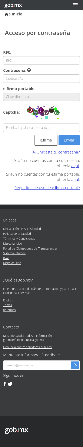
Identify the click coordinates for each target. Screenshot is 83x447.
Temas (7, 305)
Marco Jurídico (12, 243)
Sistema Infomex (14, 253)
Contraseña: (15, 70)
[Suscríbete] (75, 365)
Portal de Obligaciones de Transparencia (30, 248)
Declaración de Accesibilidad (22, 229)
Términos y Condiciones (19, 238)
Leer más (24, 293)
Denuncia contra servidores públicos (27, 347)
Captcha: (11, 112)
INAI (6, 258)
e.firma (46, 140)
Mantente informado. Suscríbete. (32, 355)
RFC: (7, 52)
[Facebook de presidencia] (4, 384)
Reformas (9, 310)
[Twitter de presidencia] (9, 384)
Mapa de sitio (12, 263)
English (8, 300)
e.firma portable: (19, 88)
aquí (75, 165)
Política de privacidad (17, 234)
